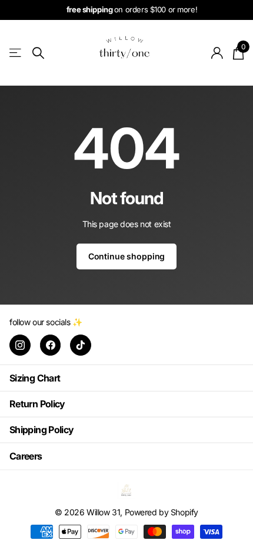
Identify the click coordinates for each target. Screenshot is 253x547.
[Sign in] (217, 53)
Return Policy (37, 404)
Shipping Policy (41, 429)
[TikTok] (80, 345)
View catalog (16, 53)
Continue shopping (126, 256)
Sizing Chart (34, 378)
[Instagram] (20, 345)
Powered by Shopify (161, 512)
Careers (25, 456)
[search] (38, 53)
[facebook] (50, 345)
